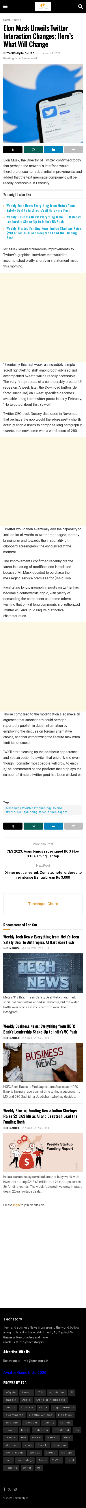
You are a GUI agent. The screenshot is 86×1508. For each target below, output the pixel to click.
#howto (27, 1392)
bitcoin (10, 1407)
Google (10, 1430)
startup (51, 1453)
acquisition (57, 1392)
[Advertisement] (43, 317)
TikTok (56, 1460)
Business (27, 1407)
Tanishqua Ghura (20, 53)
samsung (59, 1445)
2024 (40, 1392)
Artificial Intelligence (51, 1400)
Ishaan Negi (13, 948)
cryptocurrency (63, 1407)
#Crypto (11, 1392)
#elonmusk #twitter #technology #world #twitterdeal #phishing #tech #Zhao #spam (36, 810)
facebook (31, 1423)
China (43, 1407)
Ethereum (12, 1423)
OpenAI (42, 1445)
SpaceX (35, 1453)
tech (9, 1460)
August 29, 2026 (33, 948)
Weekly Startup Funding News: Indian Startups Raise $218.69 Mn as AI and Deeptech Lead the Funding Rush (43, 233)
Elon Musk (65, 1415)
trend (70, 1460)
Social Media (15, 1453)
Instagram (41, 1430)
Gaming (65, 1423)
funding (48, 1423)
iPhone (10, 1437)
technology (25, 1460)
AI (72, 1392)
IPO (23, 1437)
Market (36, 1437)
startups (67, 1453)
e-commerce (14, 1415)
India (24, 1430)
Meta (67, 1437)
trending (11, 1468)
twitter (27, 1468)
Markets (52, 1437)
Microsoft (12, 1445)
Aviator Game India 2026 (24, 1372)
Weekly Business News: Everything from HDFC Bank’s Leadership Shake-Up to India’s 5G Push (44, 219)
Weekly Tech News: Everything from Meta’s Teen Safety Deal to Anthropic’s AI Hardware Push (40, 207)
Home (7, 20)
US (39, 1468)
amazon (11, 1400)
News (17, 20)
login (16, 1205)
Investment (61, 1430)
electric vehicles (40, 1415)
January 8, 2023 (50, 53)
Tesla (42, 1460)
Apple (26, 1400)
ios (77, 1430)
